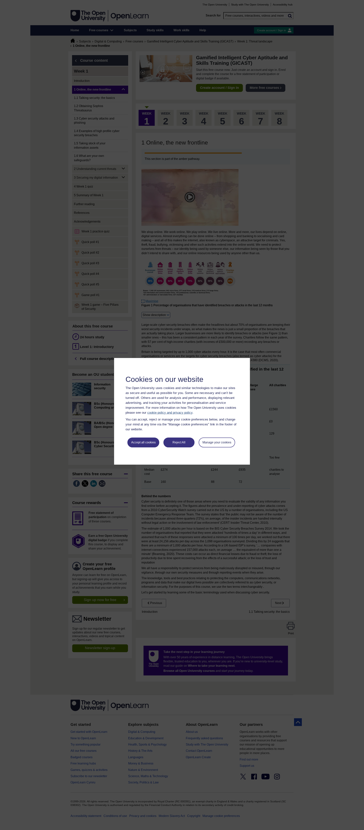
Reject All (179, 442)
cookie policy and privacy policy (169, 412)
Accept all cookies (143, 442)
